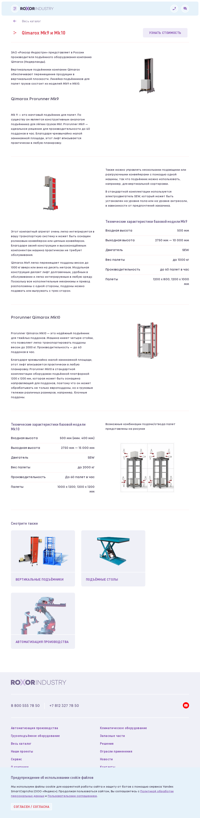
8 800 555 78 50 (25, 705)
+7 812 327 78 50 (64, 705)
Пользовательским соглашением (72, 796)
